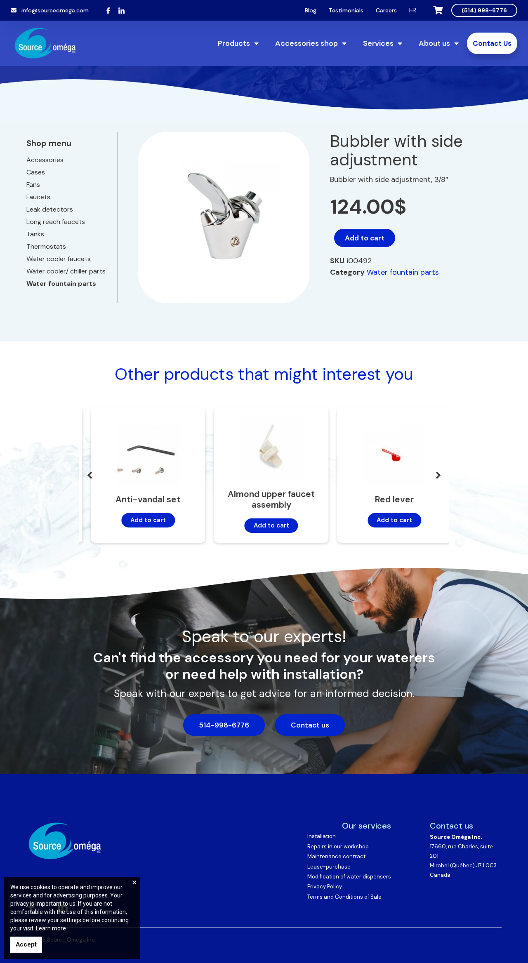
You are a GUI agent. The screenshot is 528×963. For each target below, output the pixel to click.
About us (434, 43)
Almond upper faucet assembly (263, 499)
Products (234, 43)
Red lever (387, 499)
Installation (321, 836)
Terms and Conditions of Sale (344, 896)
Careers (386, 10)
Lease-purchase (329, 866)
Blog (310, 10)
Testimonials (346, 10)
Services (378, 43)
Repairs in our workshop (338, 846)
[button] (438, 475)
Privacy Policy (324, 886)
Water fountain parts (403, 272)
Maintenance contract (336, 856)
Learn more (51, 928)
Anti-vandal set (140, 499)
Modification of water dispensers (349, 876)
